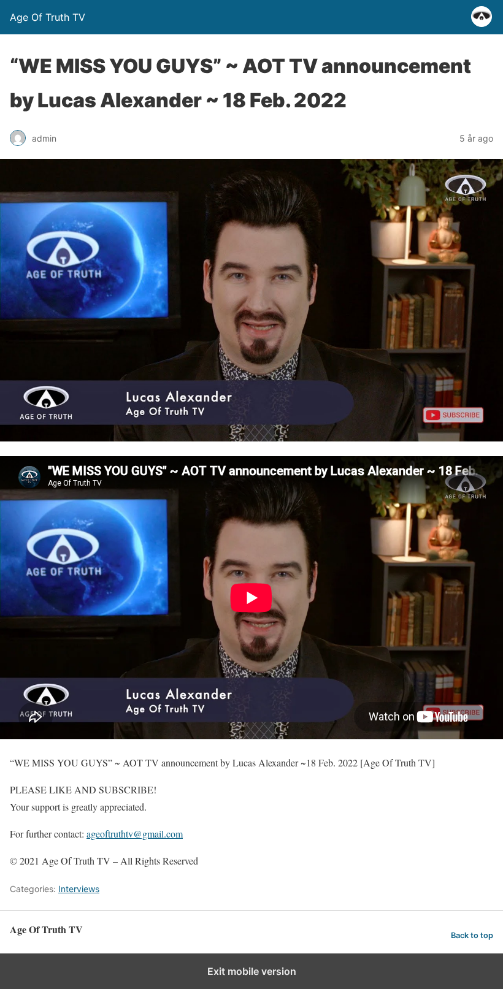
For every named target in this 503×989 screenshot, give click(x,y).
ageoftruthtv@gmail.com (134, 833)
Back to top (472, 935)
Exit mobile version (251, 971)
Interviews (78, 889)
